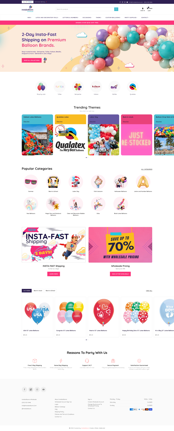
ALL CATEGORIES (146, 169)
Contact (144, 17)
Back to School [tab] (50, 290)
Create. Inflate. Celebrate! (93, 428)
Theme (98, 17)
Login (56, 404)
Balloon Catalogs (60, 407)
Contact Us (58, 417)
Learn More (53, 274)
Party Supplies (130, 17)
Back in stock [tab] (38, 290)
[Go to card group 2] (87, 157)
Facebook (24, 389)
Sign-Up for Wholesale (120, 274)
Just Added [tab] (26, 290)
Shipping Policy (59, 412)
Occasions (87, 17)
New (29, 17)
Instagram (37, 389)
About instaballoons (61, 399)
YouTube (43, 389)
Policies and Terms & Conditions (64, 414)
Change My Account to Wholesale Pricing (95, 405)
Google (123, 2)
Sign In (90, 399)
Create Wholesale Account (96, 402)
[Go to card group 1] (86, 157)
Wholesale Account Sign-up (63, 402)
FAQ (56, 409)
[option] (87, 22)
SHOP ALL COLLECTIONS (31, 60)
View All (149, 290)
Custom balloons (113, 17)
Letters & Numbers (70, 17)
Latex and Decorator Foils (47, 17)
